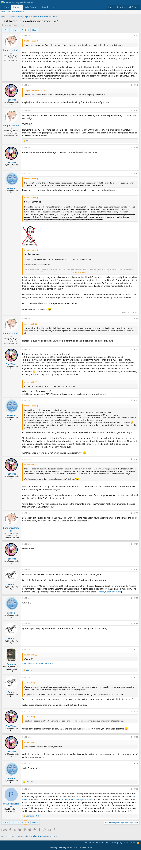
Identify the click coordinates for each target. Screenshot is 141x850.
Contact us (89, 842)
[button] (38, 7)
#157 (136, 711)
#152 (136, 569)
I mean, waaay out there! (109, 591)
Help (126, 842)
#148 (136, 400)
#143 (136, 110)
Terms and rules (102, 842)
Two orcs (7, 25)
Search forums (18, 11)
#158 (136, 737)
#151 (136, 544)
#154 (136, 624)
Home (6, 7)
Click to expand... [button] (80, 272)
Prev (6, 30)
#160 (136, 789)
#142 (136, 85)
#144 (136, 147)
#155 (136, 649)
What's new (30, 7)
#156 (136, 677)
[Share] (131, 35)
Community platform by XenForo (70, 848)
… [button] (15, 30)
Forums (17, 7)
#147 (136, 349)
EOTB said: (28, 683)
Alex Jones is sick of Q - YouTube (37, 663)
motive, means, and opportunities (77, 799)
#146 (136, 318)
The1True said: (30, 41)
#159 (136, 763)
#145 (136, 173)
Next (34, 30)
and (32, 816)
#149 (136, 459)
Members (46, 7)
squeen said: (29, 324)
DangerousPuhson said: (34, 90)
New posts (5, 11)
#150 (136, 513)
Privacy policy (116, 842)
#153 (136, 598)
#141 (136, 35)
